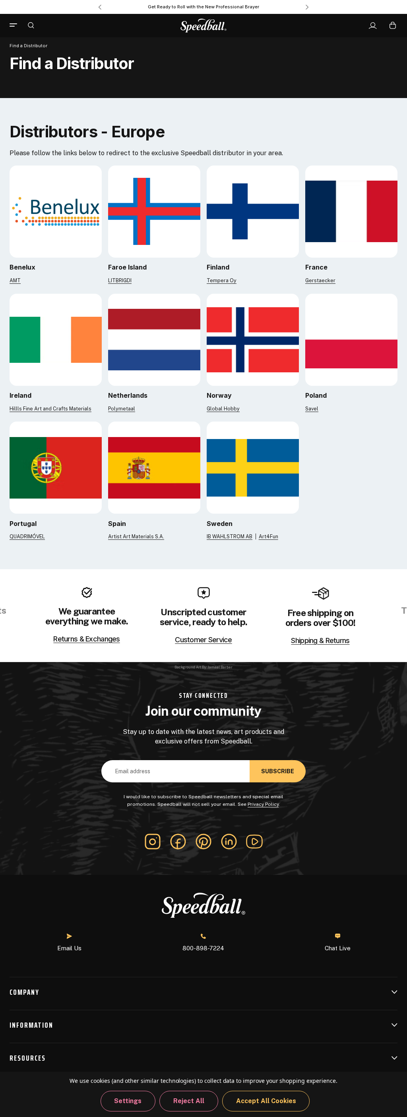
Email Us (69, 948)
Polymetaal (121, 409)
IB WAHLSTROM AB (229, 536)
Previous (99, 7)
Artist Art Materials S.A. (136, 536)
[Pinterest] (203, 841)
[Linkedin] (228, 841)
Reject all (188, 1101)
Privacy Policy (263, 804)
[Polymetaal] (154, 339)
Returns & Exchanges (86, 639)
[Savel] (351, 339)
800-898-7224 (203, 948)
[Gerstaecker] (351, 211)
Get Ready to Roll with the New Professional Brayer (203, 7)
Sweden (220, 524)
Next (307, 7)
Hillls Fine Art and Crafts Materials (50, 409)
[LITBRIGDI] (154, 211)
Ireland (20, 395)
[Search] (31, 25)
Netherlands (127, 395)
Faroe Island (127, 267)
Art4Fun (268, 536)
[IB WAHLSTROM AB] (253, 467)
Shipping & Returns (320, 641)
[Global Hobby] (253, 339)
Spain (117, 524)
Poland (316, 395)
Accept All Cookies (266, 1101)
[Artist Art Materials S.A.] (154, 467)
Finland (218, 267)
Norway (219, 395)
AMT (15, 280)
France (316, 267)
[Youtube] (254, 841)
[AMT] (56, 211)
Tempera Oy (221, 280)
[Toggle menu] (16, 25)
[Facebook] (178, 841)
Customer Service (203, 640)
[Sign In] (372, 26)
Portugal (23, 524)
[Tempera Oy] (253, 211)
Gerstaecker (320, 280)
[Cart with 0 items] (393, 25)
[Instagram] (152, 841)
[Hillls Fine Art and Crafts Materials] (56, 339)
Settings (127, 1101)
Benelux (22, 267)
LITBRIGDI (120, 280)
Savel (311, 409)
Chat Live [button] (338, 948)
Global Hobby (223, 409)
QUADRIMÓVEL (27, 536)
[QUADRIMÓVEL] (56, 467)
